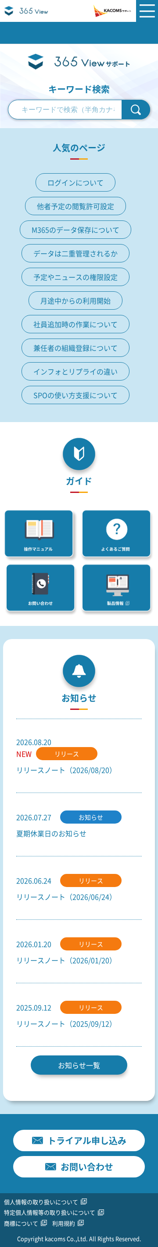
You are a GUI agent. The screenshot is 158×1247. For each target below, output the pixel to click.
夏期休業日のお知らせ (51, 833)
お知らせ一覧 (79, 1065)
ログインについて (75, 182)
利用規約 (63, 1223)
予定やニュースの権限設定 (75, 277)
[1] (136, 109)
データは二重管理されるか (75, 253)
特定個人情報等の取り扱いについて (49, 1212)
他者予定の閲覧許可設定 (75, 206)
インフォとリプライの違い (75, 371)
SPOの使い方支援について (75, 395)
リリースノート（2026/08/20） (66, 770)
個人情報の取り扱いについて (41, 1202)
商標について (21, 1223)
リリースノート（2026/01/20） (66, 960)
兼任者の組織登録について (75, 347)
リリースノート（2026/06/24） (66, 896)
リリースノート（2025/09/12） (66, 1023)
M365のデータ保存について (75, 229)
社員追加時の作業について (75, 324)
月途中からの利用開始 (75, 300)
